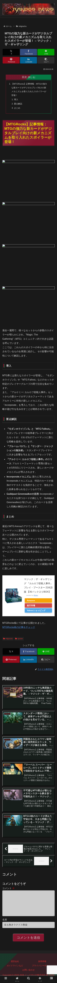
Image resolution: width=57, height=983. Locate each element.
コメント (8, 888)
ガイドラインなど (15, 965)
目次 (24, 77)
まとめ (17, 108)
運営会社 (15, 961)
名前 (4, 919)
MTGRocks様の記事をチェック (18, 627)
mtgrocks (9, 639)
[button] (45, 60)
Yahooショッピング (36, 610)
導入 (16, 99)
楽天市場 (31, 605)
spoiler (20, 639)
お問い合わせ (28, 970)
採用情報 (42, 961)
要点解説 (18, 104)
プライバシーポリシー (42, 965)
